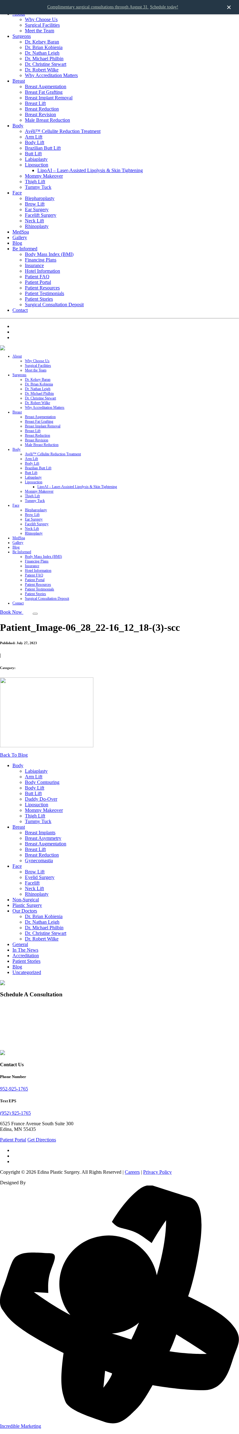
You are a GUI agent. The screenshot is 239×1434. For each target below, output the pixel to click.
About (17, 356)
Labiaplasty (36, 159)
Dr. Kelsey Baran (42, 41)
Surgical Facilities (42, 25)
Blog (17, 243)
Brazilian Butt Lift (43, 148)
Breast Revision (40, 114)
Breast (18, 81)
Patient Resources (42, 287)
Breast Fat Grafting (44, 92)
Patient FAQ (37, 276)
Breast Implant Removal (49, 97)
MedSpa (20, 231)
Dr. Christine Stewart (45, 64)
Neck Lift (34, 220)
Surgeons (21, 36)
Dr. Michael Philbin (44, 58)
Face (17, 192)
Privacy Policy (157, 1172)
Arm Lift (33, 136)
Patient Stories (39, 299)
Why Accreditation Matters (51, 75)
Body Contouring (42, 782)
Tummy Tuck (38, 187)
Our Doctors (24, 910)
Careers (132, 1172)
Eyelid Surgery (39, 877)
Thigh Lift (35, 181)
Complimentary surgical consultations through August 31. (98, 7)
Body (17, 125)
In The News (25, 950)
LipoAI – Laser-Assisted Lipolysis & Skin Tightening (90, 170)
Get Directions (41, 1139)
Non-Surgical (25, 899)
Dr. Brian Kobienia (44, 47)
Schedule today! (164, 7)
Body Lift (34, 142)
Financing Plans (40, 259)
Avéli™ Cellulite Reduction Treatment (63, 131)
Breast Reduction (42, 109)
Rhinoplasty (37, 226)
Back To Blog (14, 755)
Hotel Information (42, 271)
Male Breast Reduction (47, 120)
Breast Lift (35, 103)
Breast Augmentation (45, 86)
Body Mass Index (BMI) (49, 254)
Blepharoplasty (39, 198)
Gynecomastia (39, 860)
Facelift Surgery (40, 215)
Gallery (19, 237)
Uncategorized (26, 972)
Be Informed (24, 248)
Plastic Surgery (27, 905)
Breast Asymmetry (43, 838)
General (20, 944)
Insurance (34, 265)
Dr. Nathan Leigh (42, 53)
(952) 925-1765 (15, 1113)
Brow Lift (35, 204)
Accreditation (25, 955)
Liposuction (36, 164)
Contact (20, 310)
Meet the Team (39, 30)
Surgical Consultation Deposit (54, 304)
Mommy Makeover (44, 176)
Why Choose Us (41, 19)
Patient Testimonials (44, 293)
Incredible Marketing (20, 1426)
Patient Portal (38, 282)
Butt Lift (33, 153)
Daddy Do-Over (41, 799)
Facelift (32, 882)
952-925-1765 (14, 1088)
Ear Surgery (37, 209)
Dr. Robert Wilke (42, 69)
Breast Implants (40, 832)
